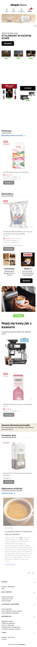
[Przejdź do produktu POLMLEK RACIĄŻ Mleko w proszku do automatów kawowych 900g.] (18, 214)
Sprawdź (8, 43)
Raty (3, 588)
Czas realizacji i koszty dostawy (12, 611)
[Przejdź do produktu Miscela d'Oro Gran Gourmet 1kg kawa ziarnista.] (18, 456)
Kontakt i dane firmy (8, 637)
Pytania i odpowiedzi (8, 586)
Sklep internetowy (16, 644)
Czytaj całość (10, 564)
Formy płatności (7, 609)
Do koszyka (9, 182)
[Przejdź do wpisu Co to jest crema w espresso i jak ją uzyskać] (18, 512)
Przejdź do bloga (7, 493)
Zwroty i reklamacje (8, 625)
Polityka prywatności (8, 623)
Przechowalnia (6, 601)
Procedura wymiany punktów (11, 629)
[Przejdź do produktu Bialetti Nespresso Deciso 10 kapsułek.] (18, 387)
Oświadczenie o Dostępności (11, 627)
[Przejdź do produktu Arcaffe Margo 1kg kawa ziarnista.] (18, 155)
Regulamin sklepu (7, 621)
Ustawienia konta (7, 599)
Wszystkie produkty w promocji (12, 135)
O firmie (4, 639)
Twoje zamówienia (7, 597)
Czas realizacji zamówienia (10, 613)
